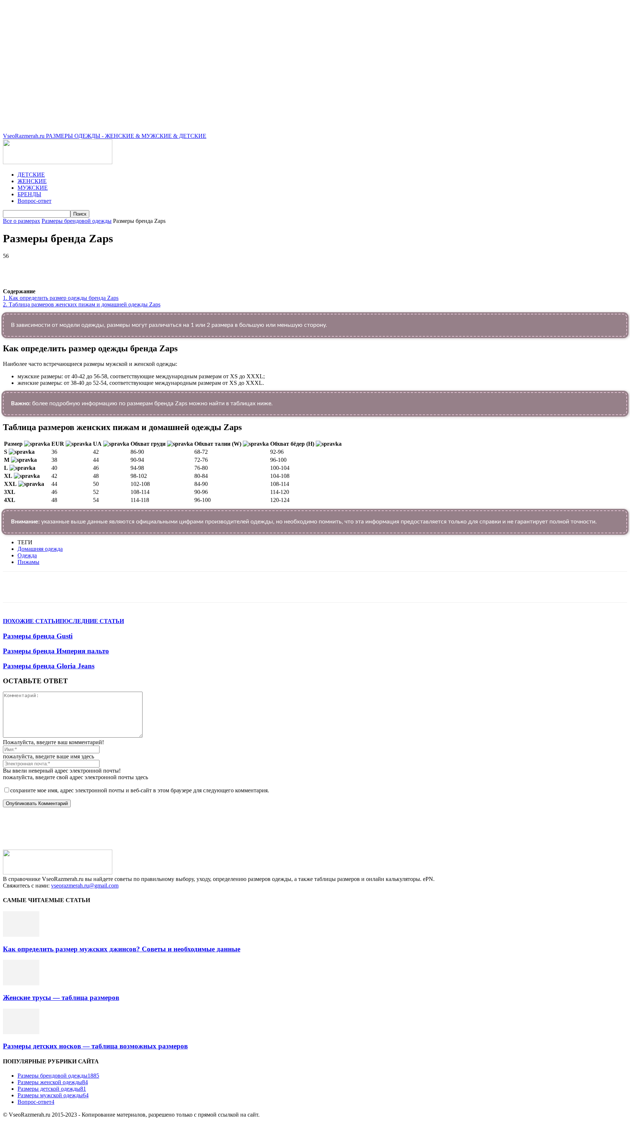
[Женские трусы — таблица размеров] (21, 983)
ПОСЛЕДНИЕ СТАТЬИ (92, 621)
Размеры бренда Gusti (38, 636)
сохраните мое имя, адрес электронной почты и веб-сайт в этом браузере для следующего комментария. (139, 790)
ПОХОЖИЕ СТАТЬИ (31, 621)
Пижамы (28, 562)
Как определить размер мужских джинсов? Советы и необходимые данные (121, 949)
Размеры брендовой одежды (77, 221)
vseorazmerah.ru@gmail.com (84, 885)
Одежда (27, 555)
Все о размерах (21, 221)
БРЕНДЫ (29, 194)
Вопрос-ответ (34, 201)
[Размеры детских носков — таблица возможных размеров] (21, 1032)
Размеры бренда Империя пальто (56, 651)
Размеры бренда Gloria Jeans (48, 666)
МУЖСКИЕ (33, 188)
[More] (209, 267)
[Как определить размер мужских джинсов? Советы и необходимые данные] (21, 935)
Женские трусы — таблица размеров (61, 997)
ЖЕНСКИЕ (32, 181)
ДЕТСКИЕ (31, 174)
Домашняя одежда (40, 549)
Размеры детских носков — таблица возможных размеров (95, 1046)
